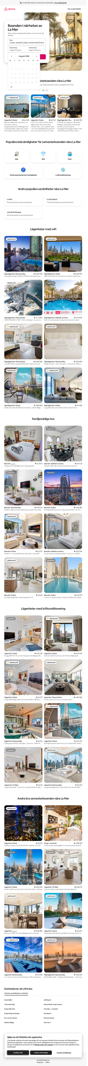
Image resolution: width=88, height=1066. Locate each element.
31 (11, 87)
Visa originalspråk (60, 3)
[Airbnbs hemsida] (9, 9)
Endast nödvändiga (41, 1053)
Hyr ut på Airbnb (74, 9)
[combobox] (27, 42)
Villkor (47, 1062)
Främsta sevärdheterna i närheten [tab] (16, 993)
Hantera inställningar (64, 1053)
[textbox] (17, 50)
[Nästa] (47, 90)
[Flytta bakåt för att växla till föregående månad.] (11, 56)
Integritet (40, 1062)
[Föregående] (39, 90)
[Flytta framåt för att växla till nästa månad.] (36, 56)
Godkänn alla (18, 1053)
